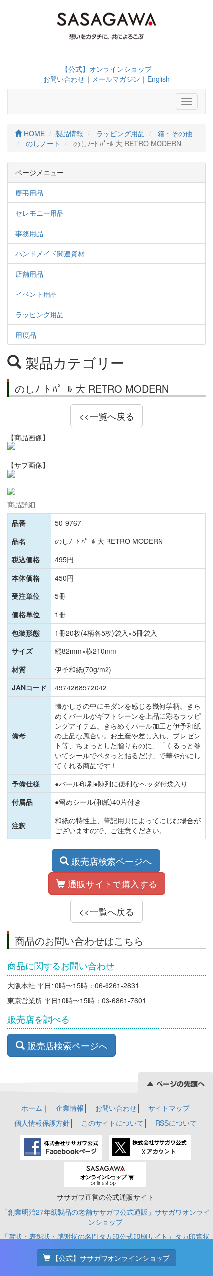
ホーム (31, 1108)
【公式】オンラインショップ (106, 69)
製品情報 (69, 133)
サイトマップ (169, 1108)
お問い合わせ (64, 79)
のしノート (43, 143)
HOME (33, 133)
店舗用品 (29, 274)
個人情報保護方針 (42, 1123)
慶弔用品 (29, 192)
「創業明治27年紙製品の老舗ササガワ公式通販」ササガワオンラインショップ (105, 1217)
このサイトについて (112, 1123)
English (158, 79)
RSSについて (176, 1123)
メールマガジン (116, 79)
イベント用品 (36, 294)
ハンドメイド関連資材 (50, 253)
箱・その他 (175, 133)
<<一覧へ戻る (106, 415)
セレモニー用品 (39, 213)
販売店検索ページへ (110, 860)
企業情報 (70, 1108)
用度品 (25, 335)
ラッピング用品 (120, 133)
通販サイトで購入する (111, 883)
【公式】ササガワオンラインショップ (110, 1258)
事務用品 (29, 233)
